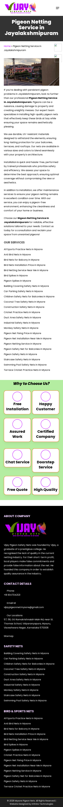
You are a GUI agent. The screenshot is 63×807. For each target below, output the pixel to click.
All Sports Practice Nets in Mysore (23, 249)
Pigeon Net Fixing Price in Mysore (22, 333)
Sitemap (8, 636)
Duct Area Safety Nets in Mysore (22, 317)
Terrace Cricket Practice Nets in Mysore (27, 370)
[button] (57, 8)
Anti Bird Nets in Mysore (17, 254)
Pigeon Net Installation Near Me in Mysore (27, 338)
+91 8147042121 (12, 595)
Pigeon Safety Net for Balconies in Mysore (27, 349)
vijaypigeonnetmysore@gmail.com (24, 607)
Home (7, 46)
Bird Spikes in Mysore (16, 275)
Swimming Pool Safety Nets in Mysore (25, 364)
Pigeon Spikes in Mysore (17, 280)
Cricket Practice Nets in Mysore (22, 312)
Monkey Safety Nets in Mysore (21, 328)
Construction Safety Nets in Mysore (24, 307)
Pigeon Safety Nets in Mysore (20, 354)
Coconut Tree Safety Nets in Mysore (24, 301)
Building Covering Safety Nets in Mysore (26, 286)
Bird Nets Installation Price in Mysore (24, 265)
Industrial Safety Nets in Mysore (22, 322)
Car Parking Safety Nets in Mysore (23, 291)
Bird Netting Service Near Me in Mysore (26, 270)
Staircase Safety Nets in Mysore (22, 359)
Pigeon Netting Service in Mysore (22, 343)
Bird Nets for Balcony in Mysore (21, 259)
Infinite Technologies (42, 803)
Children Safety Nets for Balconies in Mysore (29, 296)
